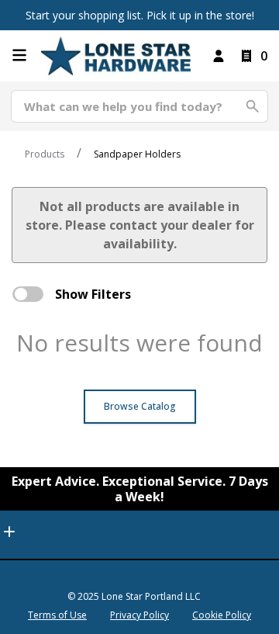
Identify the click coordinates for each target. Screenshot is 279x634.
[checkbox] (27, 294)
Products (44, 154)
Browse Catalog (140, 406)
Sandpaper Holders (137, 154)
